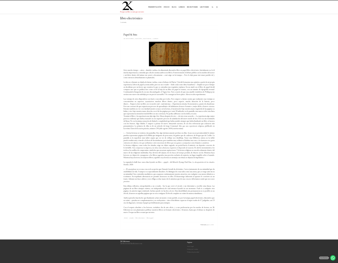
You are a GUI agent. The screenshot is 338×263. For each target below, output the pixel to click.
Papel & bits (130, 35)
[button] (333, 258)
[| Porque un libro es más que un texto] (127, 5)
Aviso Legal (190, 246)
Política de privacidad (193, 252)
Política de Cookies (192, 249)
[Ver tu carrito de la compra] (217, 7)
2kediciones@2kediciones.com (131, 243)
